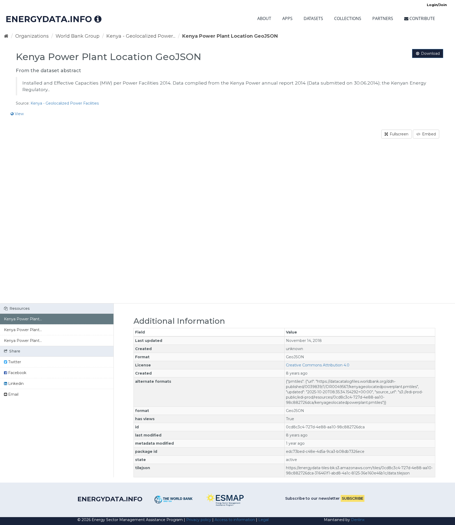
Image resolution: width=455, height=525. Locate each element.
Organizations (32, 36)
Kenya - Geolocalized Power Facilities (65, 103)
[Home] (6, 36)
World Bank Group (78, 36)
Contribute (421, 18)
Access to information (235, 519)
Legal (263, 519)
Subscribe (352, 498)
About (264, 18)
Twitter (14, 362)
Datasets (313, 18)
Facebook (16, 372)
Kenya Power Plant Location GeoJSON (230, 36)
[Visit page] (174, 499)
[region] (227, 224)
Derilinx (357, 519)
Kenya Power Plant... (23, 319)
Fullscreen (398, 134)
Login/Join (437, 5)
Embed (428, 134)
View (19, 113)
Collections (347, 18)
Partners (382, 18)
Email (12, 394)
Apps (287, 18)
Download (430, 53)
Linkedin (15, 383)
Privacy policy (198, 519)
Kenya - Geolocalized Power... (140, 36)
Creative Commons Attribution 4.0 (317, 365)
